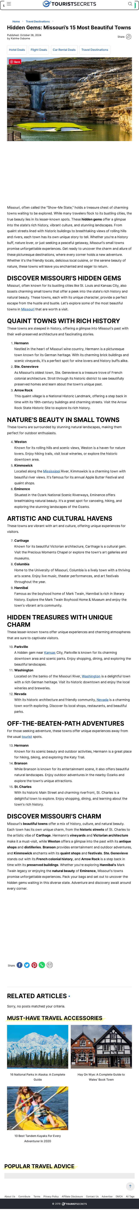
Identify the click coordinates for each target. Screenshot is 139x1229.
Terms (36, 1196)
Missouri (27, 309)
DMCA (119, 1196)
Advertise (107, 1196)
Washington (91, 676)
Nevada (102, 700)
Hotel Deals (17, 50)
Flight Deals (39, 50)
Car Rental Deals (64, 50)
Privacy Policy (51, 1196)
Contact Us (92, 1196)
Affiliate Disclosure (72, 1196)
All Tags (130, 1196)
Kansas (50, 652)
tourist (27, 737)
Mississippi (51, 471)
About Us (10, 1196)
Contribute (24, 1196)
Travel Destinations (94, 50)
